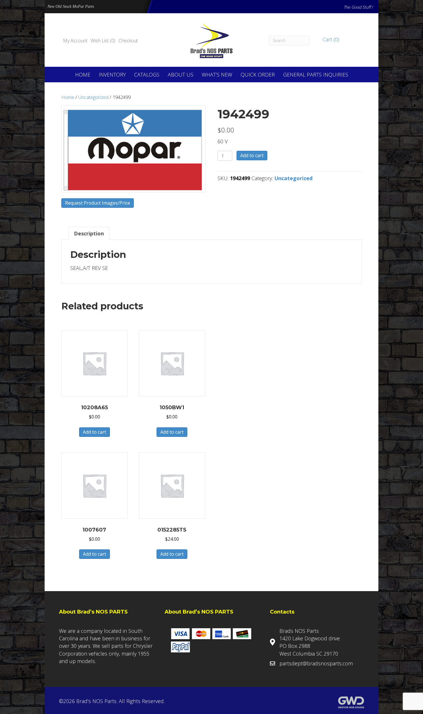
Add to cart (252, 155)
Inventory (112, 74)
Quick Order (258, 74)
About (180, 74)
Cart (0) (330, 39)
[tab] (88, 233)
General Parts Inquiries (315, 74)
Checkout (128, 40)
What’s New (217, 74)
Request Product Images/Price (97, 203)
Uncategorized (93, 97)
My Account (75, 40)
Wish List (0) (103, 40)
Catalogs (146, 74)
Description (89, 233)
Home (82, 74)
